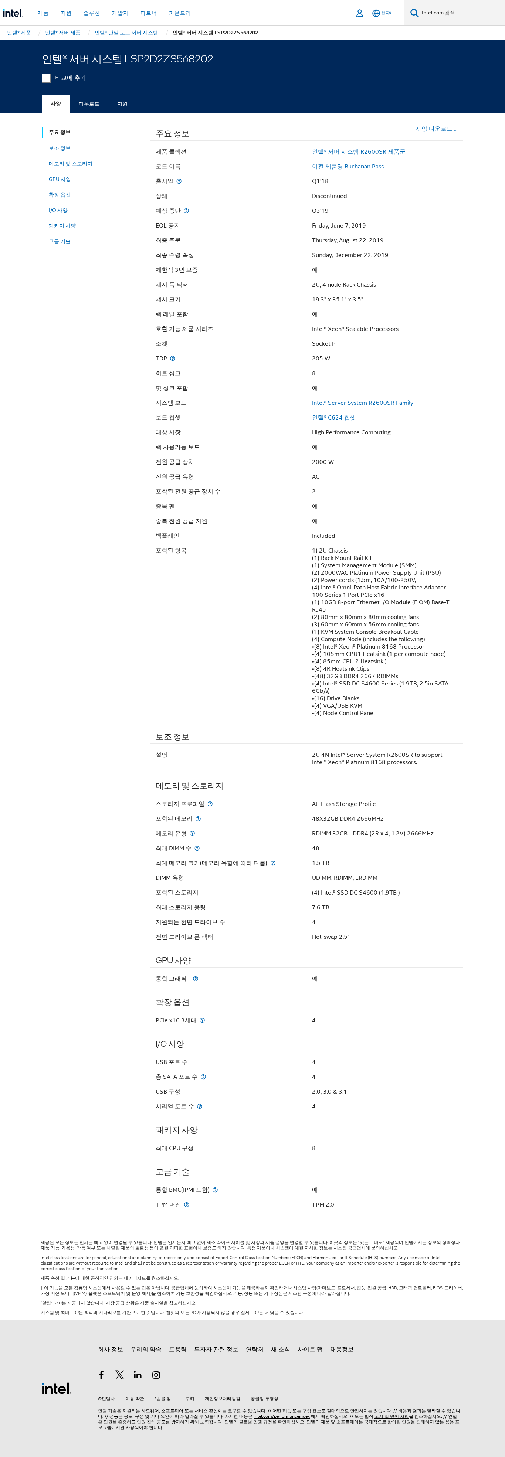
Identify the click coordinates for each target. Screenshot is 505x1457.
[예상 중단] (186, 211)
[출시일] (179, 181)
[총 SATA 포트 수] (203, 1077)
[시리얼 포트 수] (200, 1106)
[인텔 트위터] (119, 1376)
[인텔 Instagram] (156, 1376)
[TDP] (173, 358)
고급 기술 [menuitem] (60, 241)
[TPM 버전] (187, 1204)
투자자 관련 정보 (216, 1349)
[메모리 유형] (192, 833)
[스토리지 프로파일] (210, 804)
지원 (122, 103)
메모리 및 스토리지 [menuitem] (70, 163)
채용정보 (342, 1349)
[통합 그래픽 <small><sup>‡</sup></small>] (196, 978)
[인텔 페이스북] (101, 1376)
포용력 (178, 1349)
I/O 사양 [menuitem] (58, 210)
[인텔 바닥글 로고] (56, 1388)
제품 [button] (43, 13)
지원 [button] (66, 13)
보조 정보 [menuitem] (60, 148)
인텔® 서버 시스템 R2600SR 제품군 (359, 151)
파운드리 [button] (180, 13)
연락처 (255, 1349)
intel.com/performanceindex (282, 1416)
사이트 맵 (310, 1349)
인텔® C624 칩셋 (334, 417)
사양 (56, 103)
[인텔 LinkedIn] (138, 1376)
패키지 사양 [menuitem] (62, 225)
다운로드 (89, 103)
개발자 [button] (120, 13)
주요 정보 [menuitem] (60, 132)
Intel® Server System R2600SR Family (362, 403)
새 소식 (280, 1349)
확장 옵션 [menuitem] (60, 194)
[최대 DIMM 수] (197, 848)
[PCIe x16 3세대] (202, 1020)
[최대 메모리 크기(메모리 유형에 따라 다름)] (273, 863)
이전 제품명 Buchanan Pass (348, 166)
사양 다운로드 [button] (434, 129)
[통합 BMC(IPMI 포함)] (215, 1190)
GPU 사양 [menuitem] (60, 179)
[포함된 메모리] (198, 818)
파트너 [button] (148, 13)
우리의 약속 (146, 1349)
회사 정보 (110, 1349)
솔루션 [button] (92, 13)
